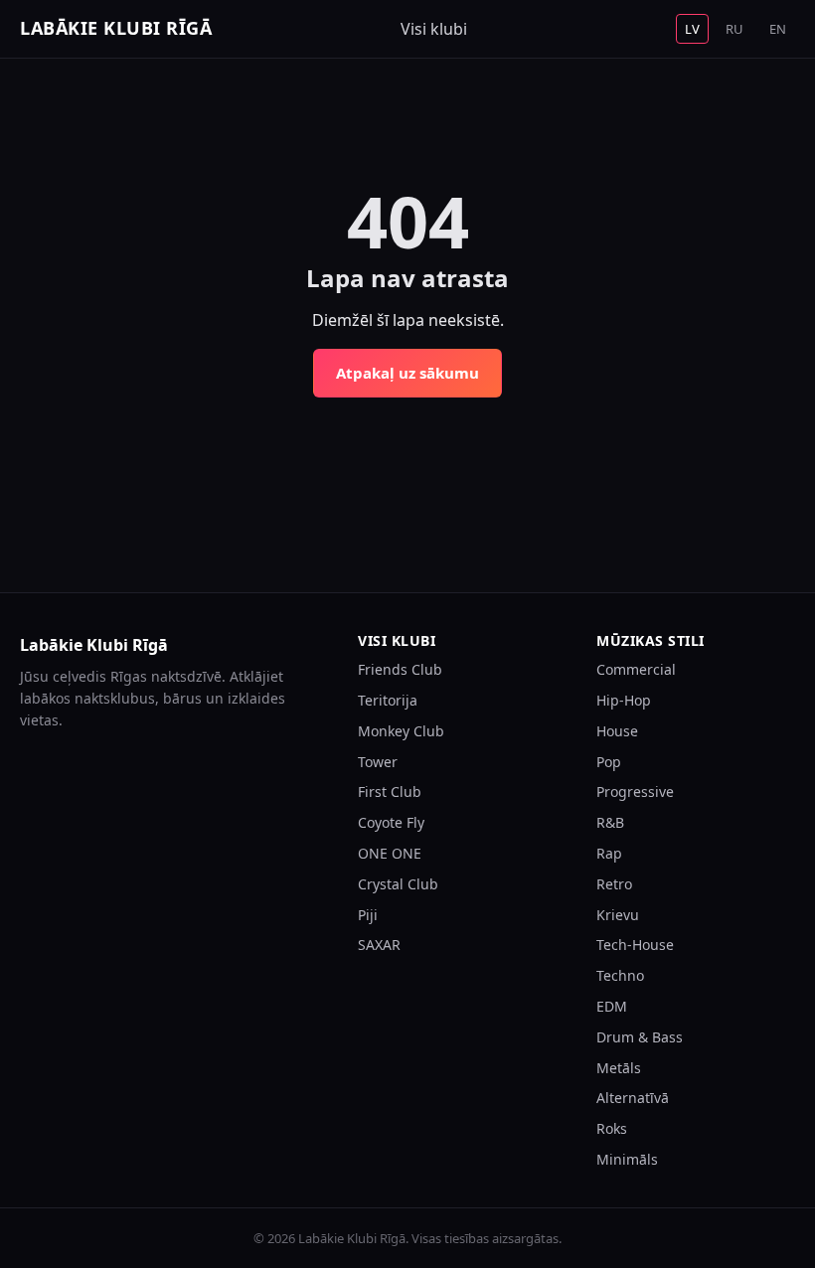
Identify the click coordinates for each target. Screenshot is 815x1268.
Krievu (617, 914)
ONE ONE (389, 853)
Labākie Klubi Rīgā (116, 28)
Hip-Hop (623, 700)
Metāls (618, 1067)
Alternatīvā (632, 1097)
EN (777, 29)
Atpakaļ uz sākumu (407, 373)
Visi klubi (434, 29)
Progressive (635, 791)
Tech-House (635, 944)
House (617, 730)
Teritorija (387, 700)
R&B (610, 822)
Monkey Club (401, 730)
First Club (389, 791)
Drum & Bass (639, 1037)
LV (692, 29)
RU (734, 29)
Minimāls (627, 1159)
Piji (368, 914)
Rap (609, 853)
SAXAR (379, 944)
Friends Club (400, 669)
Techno (620, 975)
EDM (611, 1006)
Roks (611, 1128)
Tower (378, 761)
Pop (608, 761)
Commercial (636, 669)
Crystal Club (398, 883)
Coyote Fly (391, 822)
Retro (614, 883)
